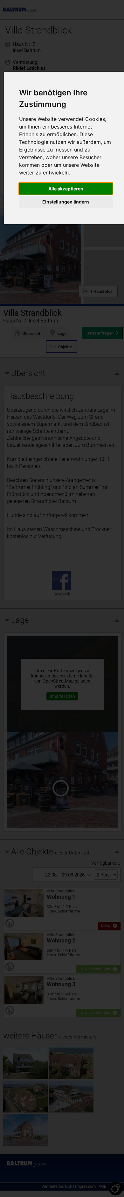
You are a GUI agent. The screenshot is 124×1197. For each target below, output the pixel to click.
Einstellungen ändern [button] (65, 201)
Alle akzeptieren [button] (65, 188)
